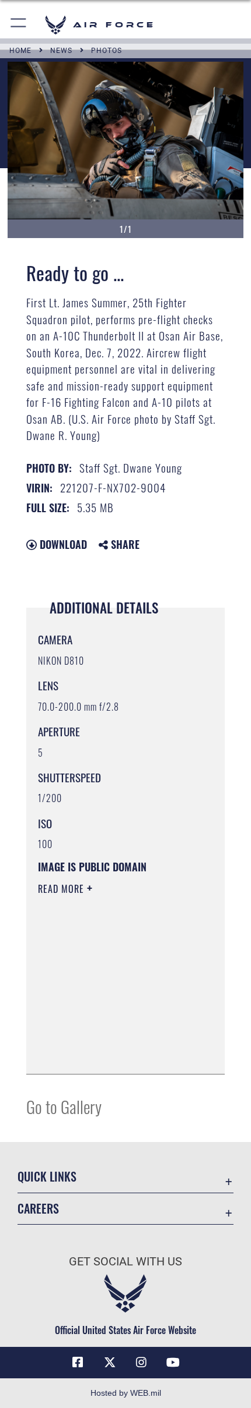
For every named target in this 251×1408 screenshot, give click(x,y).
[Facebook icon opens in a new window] (77, 1362)
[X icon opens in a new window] (109, 1362)
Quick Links (47, 1176)
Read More (62, 889)
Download (62, 544)
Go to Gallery (64, 1106)
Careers (38, 1208)
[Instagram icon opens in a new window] (141, 1362)
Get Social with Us (125, 1261)
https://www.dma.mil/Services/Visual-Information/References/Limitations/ (109, 1036)
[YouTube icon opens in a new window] (173, 1362)
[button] (19, 24)
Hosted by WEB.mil (125, 1393)
